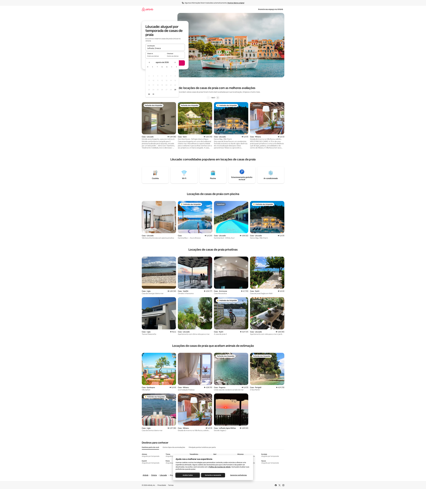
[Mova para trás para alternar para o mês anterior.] (149, 62)
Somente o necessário (213, 475)
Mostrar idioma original (235, 3)
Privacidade (161, 485)
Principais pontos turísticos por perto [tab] (202, 447)
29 (175, 90)
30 (149, 94)
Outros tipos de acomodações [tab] (174, 447)
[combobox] (165, 48)
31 (153, 94)
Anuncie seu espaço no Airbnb (270, 9)
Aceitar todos (188, 475)
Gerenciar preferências (238, 475)
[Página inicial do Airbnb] (147, 9)
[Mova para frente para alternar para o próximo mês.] (175, 62)
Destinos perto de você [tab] (150, 447)
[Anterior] (208, 97)
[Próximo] (218, 97)
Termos (171, 485)
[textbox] (155, 56)
